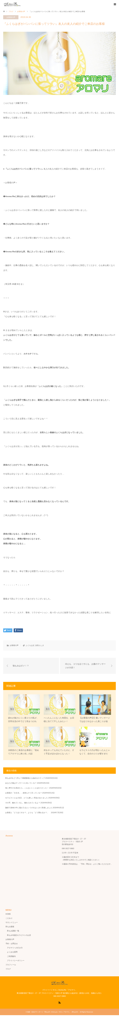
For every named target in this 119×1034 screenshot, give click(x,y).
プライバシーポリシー (15, 961)
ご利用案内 (11, 956)
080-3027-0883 (68, 849)
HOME (8, 914)
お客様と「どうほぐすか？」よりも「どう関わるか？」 (28, 813)
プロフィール (11, 965)
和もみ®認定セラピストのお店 (19, 935)
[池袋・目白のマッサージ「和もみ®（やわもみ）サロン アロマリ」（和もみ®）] (12, 4)
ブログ (8, 969)
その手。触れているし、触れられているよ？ (22, 803)
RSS (59, 1002)
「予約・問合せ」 (86, 864)
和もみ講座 (10, 927)
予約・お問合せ (12, 944)
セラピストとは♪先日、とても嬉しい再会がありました (26, 798)
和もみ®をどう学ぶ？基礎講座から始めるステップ (25, 778)
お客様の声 (11, 17)
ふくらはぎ (30, 645)
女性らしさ (39, 645)
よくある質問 (12, 952)
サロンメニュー (12, 922)
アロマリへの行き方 (15, 948)
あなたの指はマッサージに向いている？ (21, 783)
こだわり (9, 918)
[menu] (114, 4)
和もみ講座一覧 (13, 931)
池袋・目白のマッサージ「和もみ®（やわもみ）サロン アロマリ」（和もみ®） (53, 1012)
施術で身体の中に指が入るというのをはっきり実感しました (28, 808)
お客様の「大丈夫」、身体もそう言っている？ (23, 793)
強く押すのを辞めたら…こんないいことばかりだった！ (27, 788)
